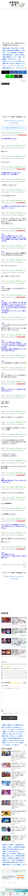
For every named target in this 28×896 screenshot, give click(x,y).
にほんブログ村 (14, 122)
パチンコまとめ (6, 83)
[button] (18, 76)
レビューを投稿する (9, 718)
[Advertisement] (14, 26)
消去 (24, 682)
